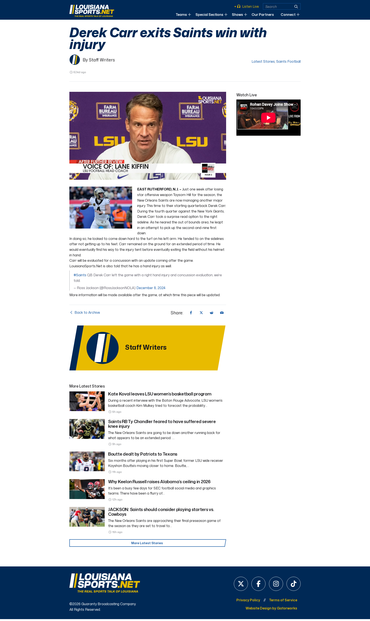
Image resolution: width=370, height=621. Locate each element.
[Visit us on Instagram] (276, 584)
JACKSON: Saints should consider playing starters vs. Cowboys (161, 511)
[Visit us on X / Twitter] (241, 584)
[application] (147, 136)
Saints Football (288, 61)
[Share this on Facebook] (191, 312)
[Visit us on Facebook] (258, 584)
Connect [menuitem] (288, 14)
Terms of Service (283, 600)
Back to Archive (87, 312)
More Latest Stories (147, 543)
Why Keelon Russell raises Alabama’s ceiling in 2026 (159, 481)
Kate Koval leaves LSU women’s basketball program (160, 394)
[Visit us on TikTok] (293, 584)
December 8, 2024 (151, 287)
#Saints (80, 275)
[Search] (296, 6)
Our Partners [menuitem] (263, 14)
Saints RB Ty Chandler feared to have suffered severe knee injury (162, 423)
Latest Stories (263, 61)
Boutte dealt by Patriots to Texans (142, 454)
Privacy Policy (248, 600)
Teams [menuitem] (181, 14)
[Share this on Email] (222, 312)
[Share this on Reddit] (211, 312)
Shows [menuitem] (237, 14)
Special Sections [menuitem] (209, 14)
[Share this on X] (201, 312)
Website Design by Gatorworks (271, 608)
